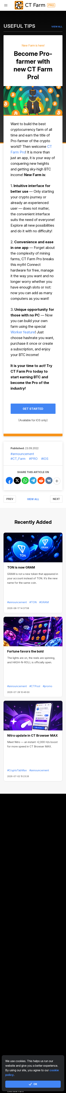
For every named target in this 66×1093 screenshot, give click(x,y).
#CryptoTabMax (17, 770)
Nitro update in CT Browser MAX (32, 735)
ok (35, 1084)
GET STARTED (33, 408)
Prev (9, 498)
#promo (47, 686)
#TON (33, 602)
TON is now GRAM (21, 567)
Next (56, 498)
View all (33, 499)
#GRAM (44, 602)
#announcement (22, 454)
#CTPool (34, 686)
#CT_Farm (18, 458)
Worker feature (23, 332)
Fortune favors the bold (25, 651)
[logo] (33, 5)
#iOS (44, 458)
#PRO (33, 458)
